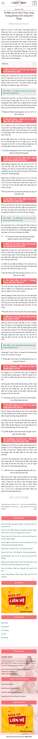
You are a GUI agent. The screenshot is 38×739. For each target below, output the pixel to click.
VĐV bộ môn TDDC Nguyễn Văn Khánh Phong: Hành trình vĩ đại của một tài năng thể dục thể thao (19, 531)
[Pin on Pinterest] (23, 497)
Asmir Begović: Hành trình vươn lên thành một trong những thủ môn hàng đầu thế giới (19, 544)
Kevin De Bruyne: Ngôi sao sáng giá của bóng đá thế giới (19, 569)
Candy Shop (25, 23)
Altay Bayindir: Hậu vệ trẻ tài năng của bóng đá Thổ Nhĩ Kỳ (19, 557)
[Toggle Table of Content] (33, 63)
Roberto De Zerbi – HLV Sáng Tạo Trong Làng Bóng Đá (18, 552)
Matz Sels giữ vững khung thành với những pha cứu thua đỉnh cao (19, 525)
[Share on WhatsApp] (11, 497)
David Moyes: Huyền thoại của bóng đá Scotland (17, 549)
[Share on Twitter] (17, 497)
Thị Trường (5, 630)
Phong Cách (19, 9)
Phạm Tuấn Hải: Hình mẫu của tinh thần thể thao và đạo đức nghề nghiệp (19, 537)
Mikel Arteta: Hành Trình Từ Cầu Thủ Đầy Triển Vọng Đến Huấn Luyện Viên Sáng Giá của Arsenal (19, 563)
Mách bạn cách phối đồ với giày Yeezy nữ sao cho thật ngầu (28, 506)
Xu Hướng (4, 637)
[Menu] (3, 3)
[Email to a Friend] (20, 497)
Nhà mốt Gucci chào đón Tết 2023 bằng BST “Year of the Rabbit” (10, 506)
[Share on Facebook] (14, 497)
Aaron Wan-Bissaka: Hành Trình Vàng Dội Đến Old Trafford (19, 575)
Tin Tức (3, 634)
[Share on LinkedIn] (27, 497)
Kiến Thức (4, 623)
